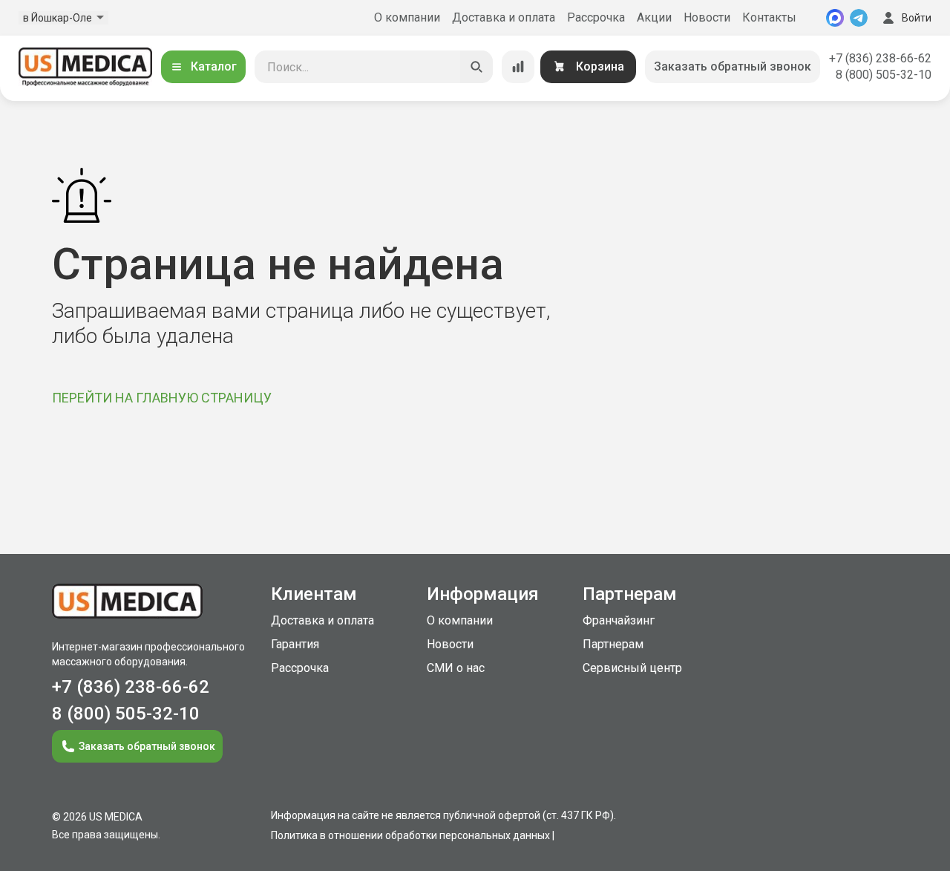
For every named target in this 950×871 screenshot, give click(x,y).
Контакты (769, 17)
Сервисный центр (632, 668)
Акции (654, 17)
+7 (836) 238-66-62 (880, 58)
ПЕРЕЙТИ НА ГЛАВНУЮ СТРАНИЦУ (162, 397)
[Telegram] (859, 18)
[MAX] (835, 18)
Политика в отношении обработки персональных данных (410, 835)
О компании (407, 17)
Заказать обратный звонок (732, 66)
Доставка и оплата (503, 17)
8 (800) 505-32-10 (883, 75)
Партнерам (613, 644)
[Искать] (476, 66)
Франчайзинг (619, 620)
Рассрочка (596, 17)
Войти (916, 18)
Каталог (214, 66)
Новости (707, 17)
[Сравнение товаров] (518, 66)
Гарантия (295, 644)
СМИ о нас (456, 668)
